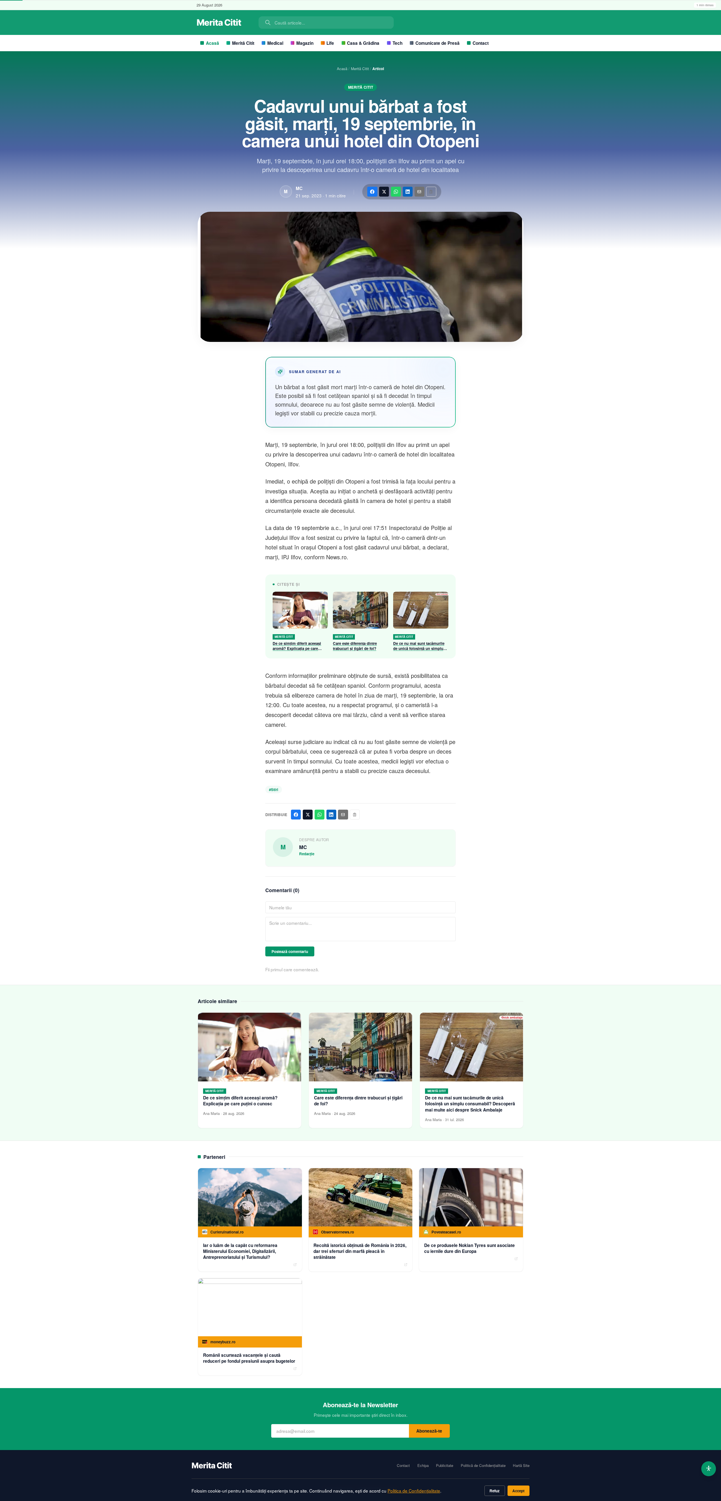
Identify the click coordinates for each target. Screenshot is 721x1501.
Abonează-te (429, 1431)
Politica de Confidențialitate (414, 1490)
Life (330, 43)
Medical (275, 43)
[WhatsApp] (396, 192)
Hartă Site (521, 1465)
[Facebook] (372, 192)
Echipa (423, 1465)
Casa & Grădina (363, 43)
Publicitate (444, 1465)
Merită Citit (243, 43)
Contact (481, 43)
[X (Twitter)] (384, 192)
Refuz (494, 1490)
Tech (397, 43)
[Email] (419, 192)
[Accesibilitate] (708, 1468)
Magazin (304, 43)
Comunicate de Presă (437, 43)
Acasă (212, 43)
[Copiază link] (431, 192)
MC (299, 188)
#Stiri (273, 789)
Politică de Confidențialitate (483, 1465)
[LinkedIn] (408, 192)
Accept (518, 1490)
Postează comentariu (290, 951)
